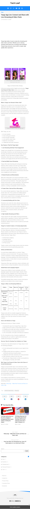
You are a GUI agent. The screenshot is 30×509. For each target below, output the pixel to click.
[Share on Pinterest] (18, 397)
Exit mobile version (15, 507)
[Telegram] (19, 8)
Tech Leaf (15, 3)
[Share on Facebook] (11, 397)
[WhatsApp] (13, 8)
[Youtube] (16, 8)
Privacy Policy (5, 480)
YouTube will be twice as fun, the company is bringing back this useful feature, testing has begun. (7, 419)
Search (2, 448)
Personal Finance (6, 467)
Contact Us (4, 478)
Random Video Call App (9, 390)
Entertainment (5, 464)
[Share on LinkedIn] (25, 397)
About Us (4, 475)
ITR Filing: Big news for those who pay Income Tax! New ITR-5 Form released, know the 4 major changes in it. (20, 419)
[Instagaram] (10, 8)
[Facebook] (8, 8)
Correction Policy (6, 483)
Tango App (17, 390)
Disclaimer (4, 485)
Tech (2, 12)
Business (4, 461)
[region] (15, 30)
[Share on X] (4, 397)
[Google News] (22, 8)
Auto (3, 459)
